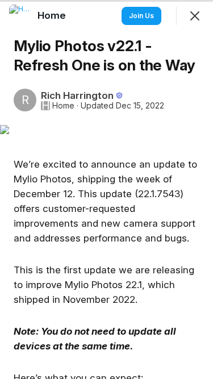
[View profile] (20, 16)
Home (63, 105)
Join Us (141, 15)
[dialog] (106, 189)
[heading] (52, 15)
